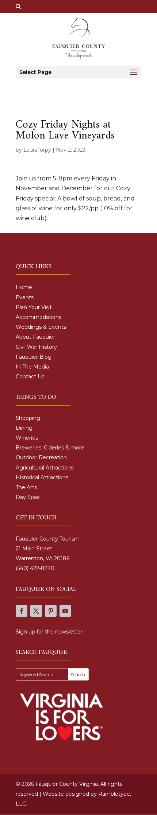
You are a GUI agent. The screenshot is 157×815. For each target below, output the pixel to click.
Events (25, 297)
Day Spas (27, 497)
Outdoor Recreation (41, 457)
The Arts (26, 487)
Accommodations (38, 317)
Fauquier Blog (33, 357)
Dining (24, 428)
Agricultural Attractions (44, 467)
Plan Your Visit (34, 307)
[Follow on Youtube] (65, 611)
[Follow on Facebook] (21, 611)
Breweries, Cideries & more (50, 447)
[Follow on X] (36, 611)
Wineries (27, 437)
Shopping (28, 418)
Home (24, 287)
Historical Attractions (42, 477)
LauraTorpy (37, 150)
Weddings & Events (41, 327)
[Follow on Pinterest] (51, 611)
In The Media (32, 366)
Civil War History (36, 347)
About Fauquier (35, 337)
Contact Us (30, 376)
